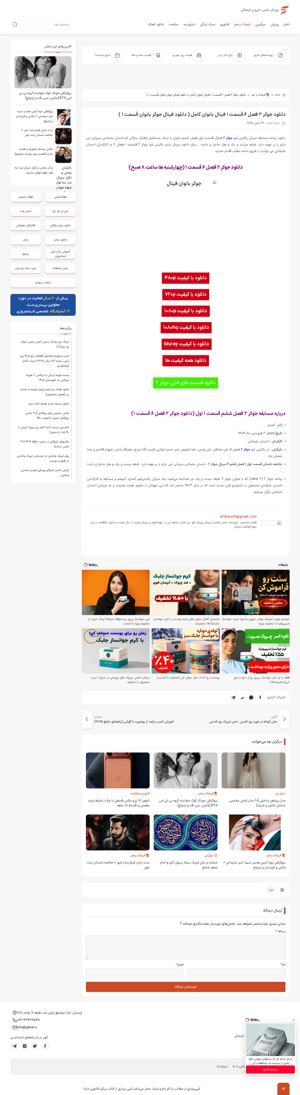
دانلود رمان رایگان (60, 225)
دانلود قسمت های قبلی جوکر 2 (186, 383)
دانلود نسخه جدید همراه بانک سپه (49, 404)
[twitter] (35, 1046)
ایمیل (180, 965)
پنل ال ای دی (60, 211)
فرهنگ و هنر (242, 24)
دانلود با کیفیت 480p (185, 278)
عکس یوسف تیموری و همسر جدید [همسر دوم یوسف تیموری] (34, 151)
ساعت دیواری (43, 282)
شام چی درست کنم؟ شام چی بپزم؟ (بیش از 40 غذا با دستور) (43, 429)
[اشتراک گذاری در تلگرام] (233, 697)
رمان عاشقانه (60, 268)
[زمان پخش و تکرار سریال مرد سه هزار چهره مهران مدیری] (63, 173)
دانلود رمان (60, 240)
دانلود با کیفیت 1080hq (186, 327)
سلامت (173, 24)
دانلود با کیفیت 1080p (185, 311)
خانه (277, 95)
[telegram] (14, 1046)
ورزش (274, 24)
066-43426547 (28, 1020)
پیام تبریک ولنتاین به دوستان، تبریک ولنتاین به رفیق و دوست (43, 458)
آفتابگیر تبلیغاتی (25, 225)
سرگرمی (261, 24)
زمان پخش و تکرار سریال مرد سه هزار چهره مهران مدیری (34, 170)
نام (283, 965)
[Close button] (294, 1020)
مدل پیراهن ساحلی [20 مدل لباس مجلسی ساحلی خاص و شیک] (257, 803)
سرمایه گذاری (270, 1069)
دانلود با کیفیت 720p (186, 294)
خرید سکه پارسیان (25, 268)
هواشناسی (60, 197)
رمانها (25, 254)
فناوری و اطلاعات (140, 793)
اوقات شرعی (26, 197)
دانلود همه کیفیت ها (185, 360)
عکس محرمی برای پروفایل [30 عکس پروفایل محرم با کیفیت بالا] (47, 415)
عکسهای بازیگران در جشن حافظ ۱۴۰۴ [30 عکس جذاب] (44, 444)
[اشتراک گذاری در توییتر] (242, 697)
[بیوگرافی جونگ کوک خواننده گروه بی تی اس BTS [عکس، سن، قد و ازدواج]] (43, 72)
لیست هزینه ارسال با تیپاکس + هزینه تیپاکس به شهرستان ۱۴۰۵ (47, 377)
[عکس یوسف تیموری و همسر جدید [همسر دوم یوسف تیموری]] (63, 155)
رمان (25, 240)
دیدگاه (281, 932)
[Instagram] (25, 1046)
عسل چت (25, 211)
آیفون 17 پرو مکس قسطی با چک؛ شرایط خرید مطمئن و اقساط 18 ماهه (119, 803)
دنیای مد (189, 24)
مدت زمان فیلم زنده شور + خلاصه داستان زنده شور (37, 132)
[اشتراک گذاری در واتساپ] (251, 697)
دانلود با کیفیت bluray (186, 344)
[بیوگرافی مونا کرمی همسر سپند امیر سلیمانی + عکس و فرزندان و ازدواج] (63, 117)
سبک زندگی (207, 24)
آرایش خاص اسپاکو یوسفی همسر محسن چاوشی (45, 472)
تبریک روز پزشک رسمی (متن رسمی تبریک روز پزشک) (45, 344)
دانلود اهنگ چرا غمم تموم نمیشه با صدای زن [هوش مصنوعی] (44, 392)
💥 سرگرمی (211, 855)
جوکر (271, 890)
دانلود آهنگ (156, 24)
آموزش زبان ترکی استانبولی (60, 253)
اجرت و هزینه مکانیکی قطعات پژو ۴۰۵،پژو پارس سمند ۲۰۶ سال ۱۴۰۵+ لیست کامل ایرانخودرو (44, 361)
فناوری (224, 24)
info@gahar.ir (27, 1027)
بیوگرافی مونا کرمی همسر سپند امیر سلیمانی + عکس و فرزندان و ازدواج (254, 865)
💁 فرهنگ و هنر (260, 95)
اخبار (286, 24)
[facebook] (45, 1046)
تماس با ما (239, 1066)
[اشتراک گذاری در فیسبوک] (260, 697)
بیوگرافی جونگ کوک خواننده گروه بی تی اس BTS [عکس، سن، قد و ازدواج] (188, 803)
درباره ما (222, 1066)
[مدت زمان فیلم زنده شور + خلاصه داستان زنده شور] (63, 136)
